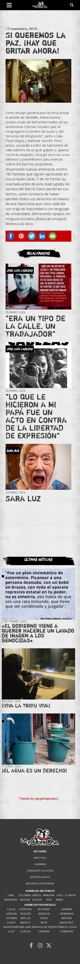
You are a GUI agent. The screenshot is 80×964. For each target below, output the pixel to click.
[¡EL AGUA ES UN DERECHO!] (38, 739)
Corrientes (66, 931)
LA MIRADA (40, 864)
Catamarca (66, 914)
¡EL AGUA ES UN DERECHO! (34, 770)
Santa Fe (25, 922)
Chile (59, 895)
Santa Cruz (66, 922)
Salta (44, 922)
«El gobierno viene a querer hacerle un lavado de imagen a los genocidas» (38, 633)
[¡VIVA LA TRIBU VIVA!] (38, 673)
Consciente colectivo (40, 871)
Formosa (43, 931)
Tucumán (11, 918)
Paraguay (48, 895)
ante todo (40, 858)
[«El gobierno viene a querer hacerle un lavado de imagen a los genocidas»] (38, 594)
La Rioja (25, 931)
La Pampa (66, 909)
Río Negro (44, 909)
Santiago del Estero (44, 927)
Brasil (60, 900)
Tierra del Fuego (66, 927)
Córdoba (11, 914)
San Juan (25, 927)
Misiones (66, 918)
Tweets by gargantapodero (38, 799)
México (36, 895)
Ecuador (70, 895)
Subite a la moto (40, 877)
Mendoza (44, 914)
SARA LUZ (23, 498)
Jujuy (11, 931)
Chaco (44, 918)
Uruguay (25, 900)
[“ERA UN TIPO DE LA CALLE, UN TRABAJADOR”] (38, 286)
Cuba (11, 895)
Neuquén (25, 914)
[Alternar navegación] (9, 5)
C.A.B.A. (11, 909)
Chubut (11, 922)
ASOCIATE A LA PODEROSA (40, 883)
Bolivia (36, 900)
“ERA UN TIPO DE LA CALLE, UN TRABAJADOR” (35, 325)
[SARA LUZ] (38, 467)
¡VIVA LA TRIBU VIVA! (26, 705)
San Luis (25, 918)
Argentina (10, 900)
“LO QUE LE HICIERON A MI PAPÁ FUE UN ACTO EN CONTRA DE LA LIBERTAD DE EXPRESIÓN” (36, 416)
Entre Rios (25, 909)
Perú (49, 900)
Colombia (25, 895)
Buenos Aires (11, 927)
